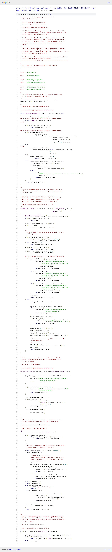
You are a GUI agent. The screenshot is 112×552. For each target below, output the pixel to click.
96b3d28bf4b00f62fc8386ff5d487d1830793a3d (72, 8)
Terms (19, 549)
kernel (18, 8)
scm (27, 8)
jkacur (46, 8)
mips (17, 10)
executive (36, 10)
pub (23, 8)
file (49, 14)
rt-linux (52, 8)
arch (93, 8)
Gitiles (9, 549)
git (42, 8)
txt (105, 549)
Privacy (14, 549)
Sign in (108, 2)
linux (32, 8)
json (109, 549)
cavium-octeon (26, 10)
